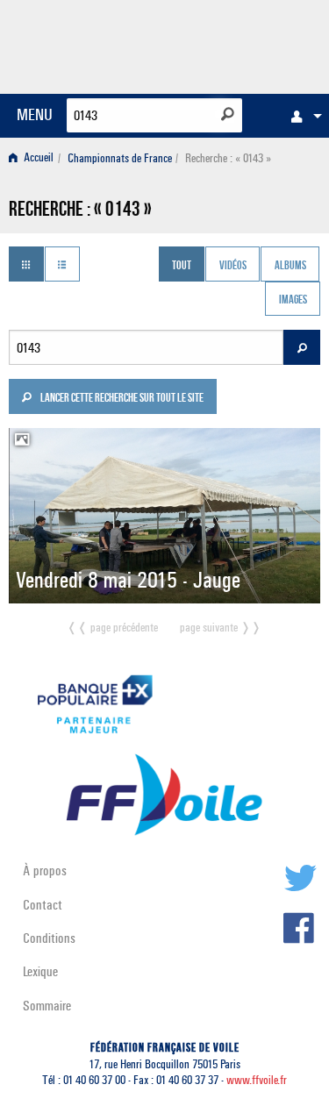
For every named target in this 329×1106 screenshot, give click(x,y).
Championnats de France (120, 158)
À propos (45, 870)
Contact (42, 904)
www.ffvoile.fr (256, 1080)
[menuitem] (301, 115)
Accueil (37, 158)
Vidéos (233, 266)
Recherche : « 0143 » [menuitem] (228, 158)
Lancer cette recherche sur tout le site (121, 399)
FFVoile (237, 44)
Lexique (40, 971)
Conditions (49, 938)
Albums (290, 266)
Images (293, 301)
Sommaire (47, 1005)
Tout (181, 266)
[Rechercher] (227, 114)
